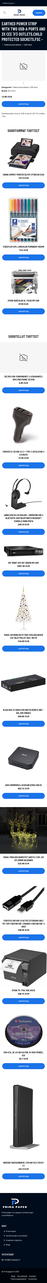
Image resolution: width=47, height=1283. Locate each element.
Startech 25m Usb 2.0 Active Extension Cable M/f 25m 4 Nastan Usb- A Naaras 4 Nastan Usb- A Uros (24, 923)
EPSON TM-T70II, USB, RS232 (23, 990)
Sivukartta (32, 1279)
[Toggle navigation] (5, 13)
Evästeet (32, 1276)
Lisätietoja (23, 104)
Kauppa (39, 13)
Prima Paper (11, 1231)
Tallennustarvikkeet (12, 45)
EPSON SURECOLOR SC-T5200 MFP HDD (23, 300)
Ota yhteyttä (22, 1276)
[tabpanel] (23, 66)
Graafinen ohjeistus (14, 1240)
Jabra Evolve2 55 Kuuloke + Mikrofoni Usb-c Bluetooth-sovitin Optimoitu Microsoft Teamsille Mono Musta (23, 518)
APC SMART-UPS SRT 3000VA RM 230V (23, 562)
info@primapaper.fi (9, 3)
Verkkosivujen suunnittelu (16, 1236)
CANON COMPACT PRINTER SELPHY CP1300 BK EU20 (23, 174)
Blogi (8, 1245)
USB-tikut (28, 45)
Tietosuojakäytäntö (18, 1279)
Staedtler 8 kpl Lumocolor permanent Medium (23, 246)
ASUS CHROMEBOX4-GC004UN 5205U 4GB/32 (23, 785)
